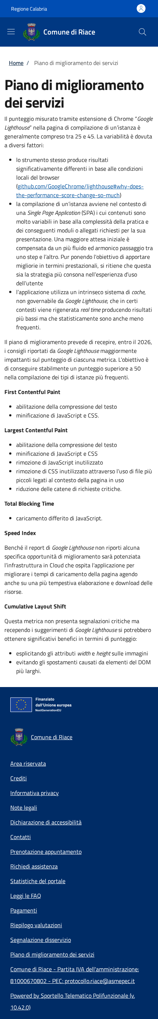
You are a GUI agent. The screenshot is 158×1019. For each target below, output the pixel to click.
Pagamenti (23, 910)
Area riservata (28, 763)
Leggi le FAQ (25, 895)
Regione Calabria (29, 8)
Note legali (23, 807)
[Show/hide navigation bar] (11, 31)
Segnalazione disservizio (40, 939)
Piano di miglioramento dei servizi (52, 954)
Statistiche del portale (37, 881)
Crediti (18, 778)
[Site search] (142, 32)
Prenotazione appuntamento (46, 851)
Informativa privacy (34, 792)
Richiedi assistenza (34, 866)
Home (16, 62)
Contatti (20, 836)
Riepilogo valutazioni (36, 925)
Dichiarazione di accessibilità (46, 822)
